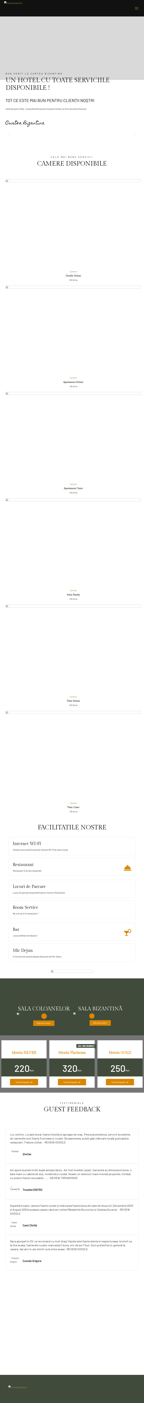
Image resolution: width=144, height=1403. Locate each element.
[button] (9, 133)
